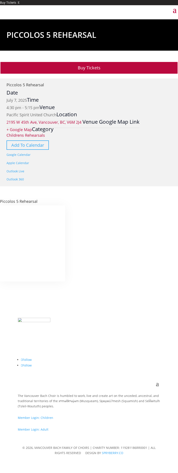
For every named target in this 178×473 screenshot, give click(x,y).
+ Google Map (19, 129)
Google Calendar (19, 155)
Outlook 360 (15, 179)
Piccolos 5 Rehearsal (25, 84)
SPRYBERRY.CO (112, 453)
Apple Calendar (18, 163)
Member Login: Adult (33, 429)
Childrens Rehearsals (26, 135)
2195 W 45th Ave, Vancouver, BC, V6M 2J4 (44, 122)
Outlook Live (15, 171)
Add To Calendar (27, 145)
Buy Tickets (10, 2)
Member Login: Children (35, 418)
